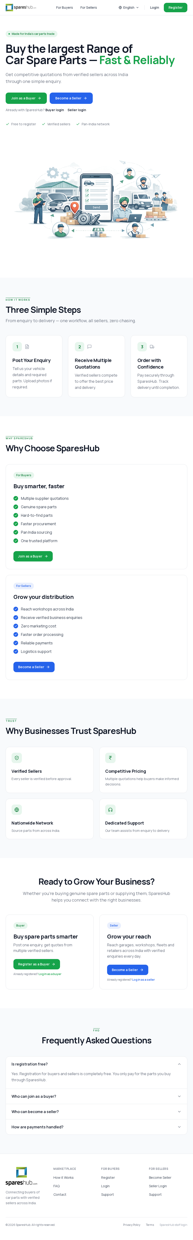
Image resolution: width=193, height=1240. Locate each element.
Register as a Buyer (34, 964)
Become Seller (160, 1177)
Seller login (77, 110)
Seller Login (158, 1186)
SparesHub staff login (173, 1225)
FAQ (56, 1186)
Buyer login (54, 110)
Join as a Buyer (23, 98)
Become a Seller (68, 98)
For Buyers (64, 7)
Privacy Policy (131, 1225)
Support (107, 1194)
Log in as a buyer (50, 974)
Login (154, 7)
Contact (59, 1194)
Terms (150, 1225)
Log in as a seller (143, 980)
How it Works (63, 1177)
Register (176, 7)
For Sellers (88, 7)
